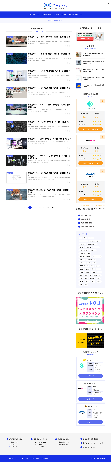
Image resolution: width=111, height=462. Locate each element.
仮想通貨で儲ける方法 (75, 14)
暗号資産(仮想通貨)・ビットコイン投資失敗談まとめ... (93, 70)
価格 (92, 266)
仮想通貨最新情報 (84, 266)
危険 (93, 269)
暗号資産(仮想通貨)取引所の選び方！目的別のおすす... (93, 62)
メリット (82, 259)
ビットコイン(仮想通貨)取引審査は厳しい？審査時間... (93, 54)
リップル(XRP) (39, 446)
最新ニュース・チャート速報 (93, 443)
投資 (99, 272)
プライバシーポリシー (13, 458)
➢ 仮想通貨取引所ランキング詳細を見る (93, 205)
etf (80, 238)
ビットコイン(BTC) (40, 442)
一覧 (89, 263)
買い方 (81, 281)
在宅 (98, 269)
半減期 (87, 269)
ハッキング (92, 250)
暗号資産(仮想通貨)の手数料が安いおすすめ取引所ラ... (93, 78)
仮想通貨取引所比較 (60, 14)
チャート (96, 247)
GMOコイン (14, 444)
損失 (81, 275)
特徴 (86, 278)
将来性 (87, 272)
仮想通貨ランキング (40, 439)
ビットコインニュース (85, 253)
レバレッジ (82, 263)
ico (85, 238)
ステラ (81, 247)
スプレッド (88, 247)
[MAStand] (55, 5)
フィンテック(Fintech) (85, 256)
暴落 (86, 275)
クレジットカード (92, 244)
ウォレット (82, 244)
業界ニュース (97, 275)
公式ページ (90, 376)
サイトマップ (25, 458)
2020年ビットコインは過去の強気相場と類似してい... (93, 86)
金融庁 (99, 281)
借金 (97, 266)
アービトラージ (83, 241)
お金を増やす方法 (34, 14)
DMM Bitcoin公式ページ (90, 163)
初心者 (81, 269)
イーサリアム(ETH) (40, 444)
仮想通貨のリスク (64, 442)
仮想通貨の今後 (63, 444)
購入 (93, 281)
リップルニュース (91, 259)
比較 (81, 278)
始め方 (81, 272)
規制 (98, 278)
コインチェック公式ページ (90, 129)
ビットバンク (14, 446)
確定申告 (92, 278)
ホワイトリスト (97, 256)
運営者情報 (45, 458)
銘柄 (86, 284)
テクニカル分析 (83, 250)
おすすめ (91, 238)
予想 (94, 263)
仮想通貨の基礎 (47, 14)
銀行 (81, 284)
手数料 (93, 272)
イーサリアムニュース (95, 241)
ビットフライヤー (15, 442)
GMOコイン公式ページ (90, 199)
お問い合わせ (35, 458)
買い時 (87, 281)
